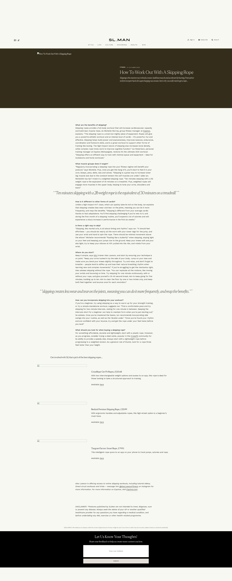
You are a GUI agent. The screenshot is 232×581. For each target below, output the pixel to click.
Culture (109, 45)
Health (134, 45)
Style (91, 45)
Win (144, 45)
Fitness (122, 67)
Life (100, 45)
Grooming (122, 45)
